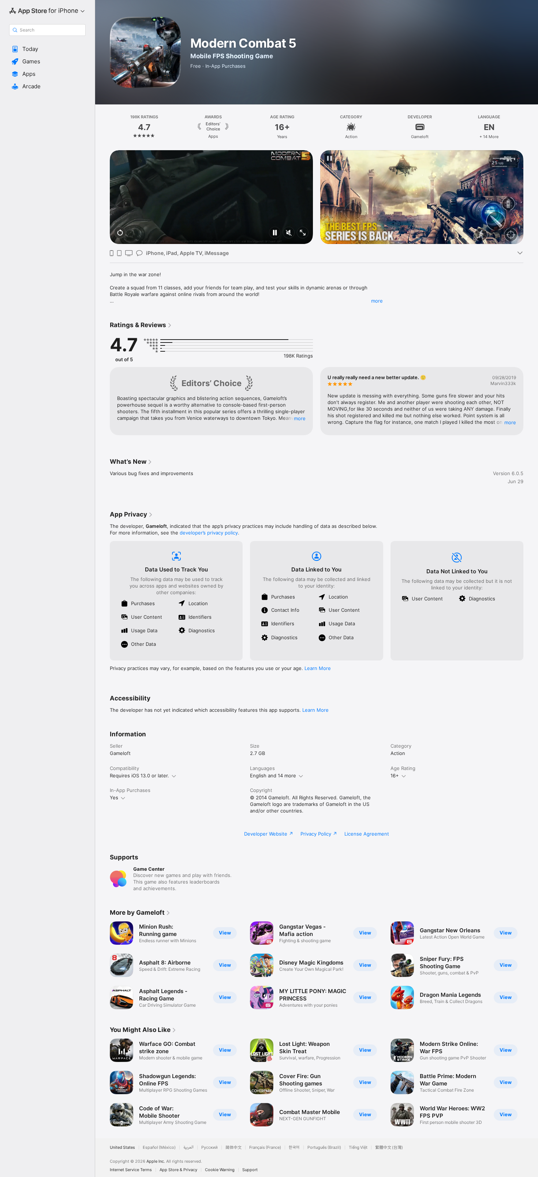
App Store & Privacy (178, 1170)
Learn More (318, 668)
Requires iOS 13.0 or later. (139, 775)
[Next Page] (531, 127)
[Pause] (275, 233)
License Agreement (366, 834)
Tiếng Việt (358, 1147)
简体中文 (233, 1147)
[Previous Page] (102, 127)
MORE (300, 418)
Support (250, 1170)
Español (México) (159, 1147)
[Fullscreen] (303, 233)
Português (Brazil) (324, 1147)
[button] (47, 49)
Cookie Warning (220, 1170)
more (377, 301)
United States (122, 1147)
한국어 (294, 1147)
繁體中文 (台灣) (389, 1147)
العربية (188, 1147)
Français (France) (265, 1147)
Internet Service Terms (131, 1170)
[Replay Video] (120, 233)
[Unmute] (289, 233)
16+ (395, 775)
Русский (209, 1147)
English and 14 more (273, 775)
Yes (114, 797)
